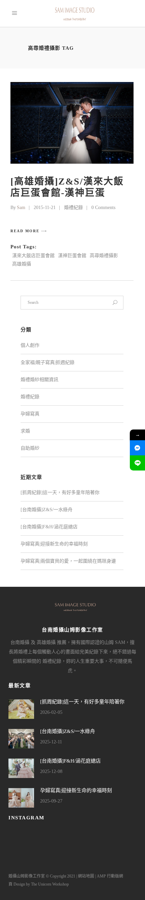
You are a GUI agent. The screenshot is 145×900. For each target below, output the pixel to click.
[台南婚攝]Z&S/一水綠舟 (46, 509)
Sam (21, 207)
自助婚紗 (30, 448)
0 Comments (103, 207)
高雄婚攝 (21, 264)
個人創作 (30, 345)
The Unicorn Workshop (50, 884)
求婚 (25, 431)
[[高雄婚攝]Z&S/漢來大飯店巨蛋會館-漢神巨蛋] (72, 123)
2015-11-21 (45, 207)
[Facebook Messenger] (137, 447)
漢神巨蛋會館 (72, 255)
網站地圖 (86, 876)
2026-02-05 (51, 712)
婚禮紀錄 (73, 207)
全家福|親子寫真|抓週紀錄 (48, 362)
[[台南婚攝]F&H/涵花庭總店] (21, 768)
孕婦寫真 (30, 413)
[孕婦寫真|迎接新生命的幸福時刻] (21, 798)
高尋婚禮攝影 (104, 255)
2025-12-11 (51, 741)
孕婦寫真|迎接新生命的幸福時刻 (54, 543)
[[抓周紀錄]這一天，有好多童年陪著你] (21, 709)
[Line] (137, 463)
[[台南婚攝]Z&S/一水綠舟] (21, 738)
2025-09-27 (51, 801)
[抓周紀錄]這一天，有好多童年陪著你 (60, 492)
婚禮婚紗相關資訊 (39, 379)
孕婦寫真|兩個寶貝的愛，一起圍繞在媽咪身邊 (68, 561)
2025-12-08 (51, 771)
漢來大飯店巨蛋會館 (33, 255)
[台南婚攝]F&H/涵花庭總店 (49, 526)
